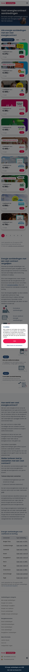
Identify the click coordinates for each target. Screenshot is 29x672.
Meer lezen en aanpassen (14, 345)
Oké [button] (14, 341)
